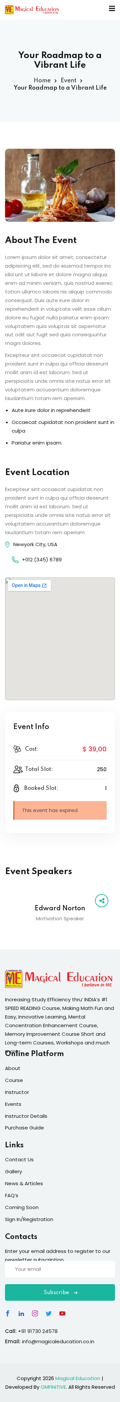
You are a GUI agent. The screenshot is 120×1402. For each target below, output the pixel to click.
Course (14, 1080)
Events (13, 1104)
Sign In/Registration (29, 1219)
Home (42, 81)
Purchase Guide (24, 1127)
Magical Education (77, 1378)
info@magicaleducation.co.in (58, 1341)
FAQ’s (11, 1195)
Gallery (13, 1171)
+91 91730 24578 (38, 1331)
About (12, 1068)
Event (68, 81)
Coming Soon (22, 1207)
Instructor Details (26, 1116)
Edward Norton (60, 908)
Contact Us (19, 1159)
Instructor (17, 1092)
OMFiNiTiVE (53, 1386)
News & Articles (24, 1183)
